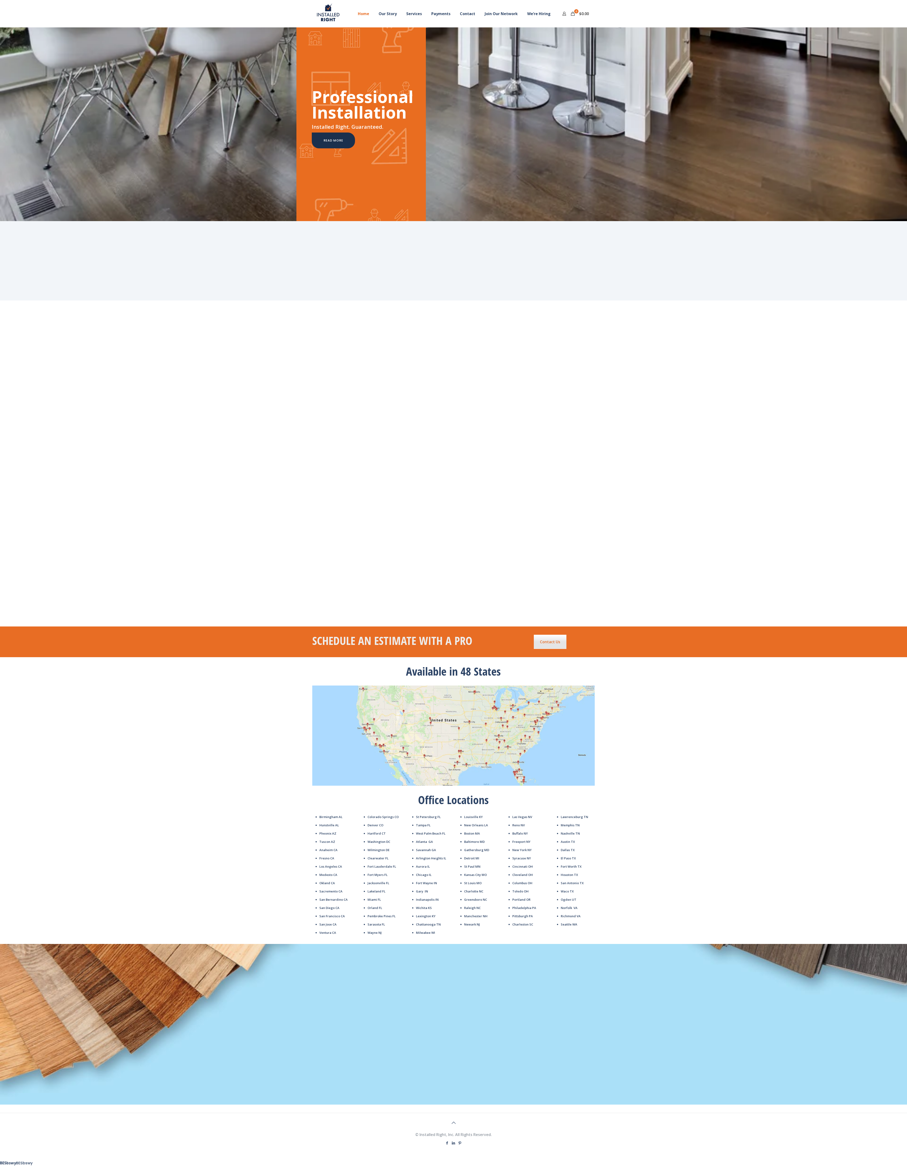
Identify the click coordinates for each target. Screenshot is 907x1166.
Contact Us (550, 641)
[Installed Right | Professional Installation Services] (328, 13)
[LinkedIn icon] (453, 1142)
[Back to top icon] (453, 1123)
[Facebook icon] (447, 1142)
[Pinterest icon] (460, 1142)
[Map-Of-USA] (453, 736)
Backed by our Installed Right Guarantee (453, 269)
